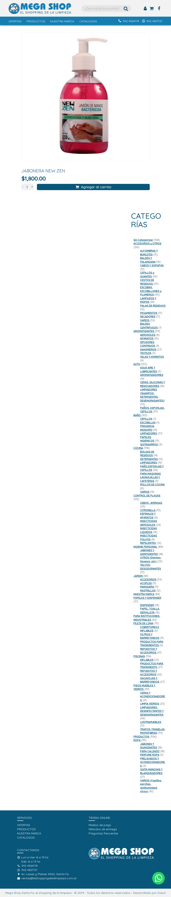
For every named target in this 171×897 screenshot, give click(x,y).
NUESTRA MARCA (62, 21)
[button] (158, 878)
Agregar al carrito (96, 186)
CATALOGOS (88, 21)
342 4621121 (154, 21)
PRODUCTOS (36, 21)
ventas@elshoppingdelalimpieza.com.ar (49, 878)
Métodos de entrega (103, 829)
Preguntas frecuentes (103, 833)
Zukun (161, 893)
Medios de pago (100, 825)
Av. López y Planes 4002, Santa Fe (45, 874)
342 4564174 (131, 21)
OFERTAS (15, 21)
